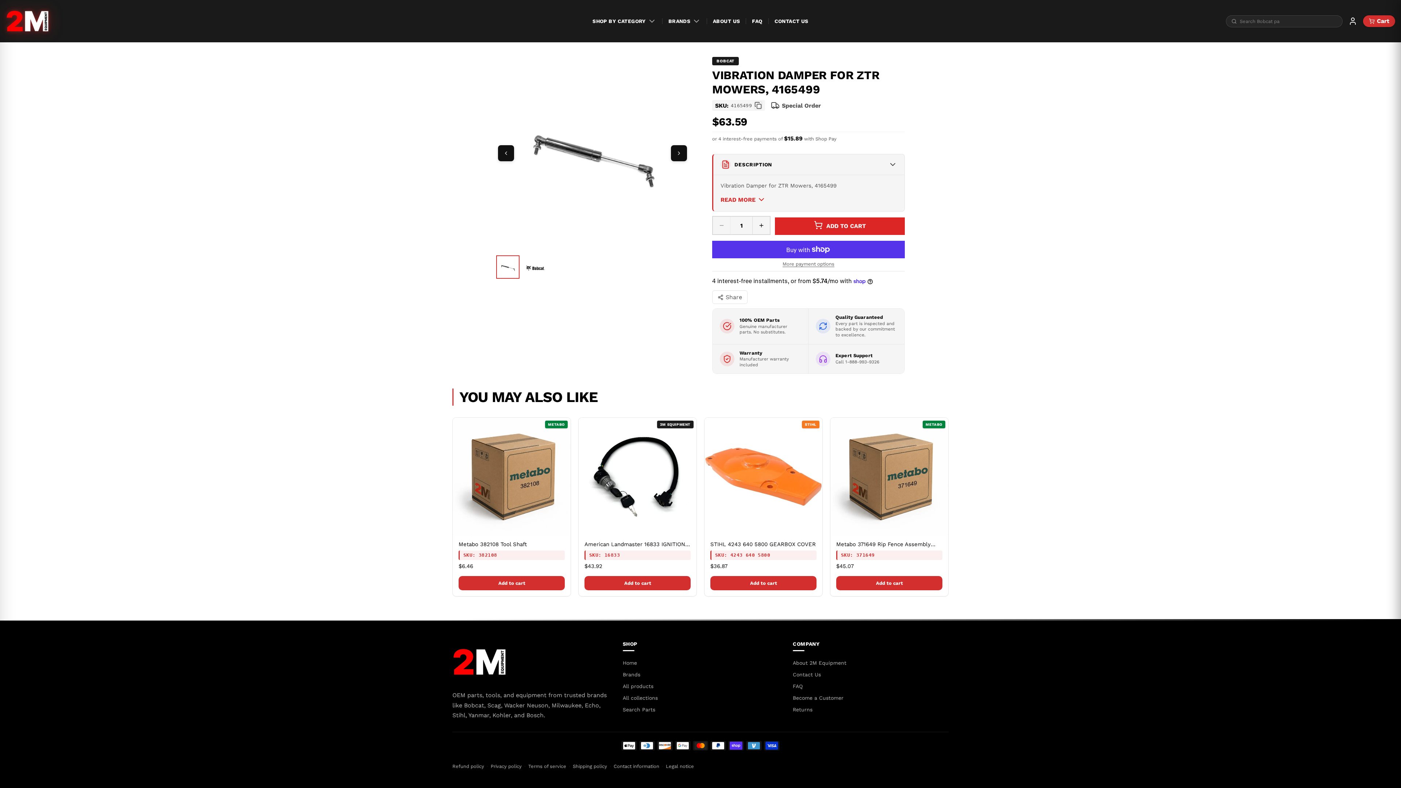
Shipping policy (590, 766)
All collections (640, 698)
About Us (726, 21)
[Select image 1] (508, 267)
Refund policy (468, 766)
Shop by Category (619, 21)
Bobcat (725, 61)
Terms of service (547, 766)
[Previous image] (506, 153)
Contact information (636, 766)
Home (630, 663)
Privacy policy (506, 766)
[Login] (1352, 21)
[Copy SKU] (758, 105)
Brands (679, 21)
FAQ (757, 21)
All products (638, 686)
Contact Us (791, 21)
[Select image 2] (535, 267)
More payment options (808, 264)
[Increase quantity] (761, 225)
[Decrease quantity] (721, 225)
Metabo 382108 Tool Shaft (493, 544)
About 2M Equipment (819, 663)
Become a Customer (818, 698)
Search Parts (639, 709)
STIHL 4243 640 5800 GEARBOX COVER (763, 544)
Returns (803, 709)
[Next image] (679, 153)
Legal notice (680, 766)
